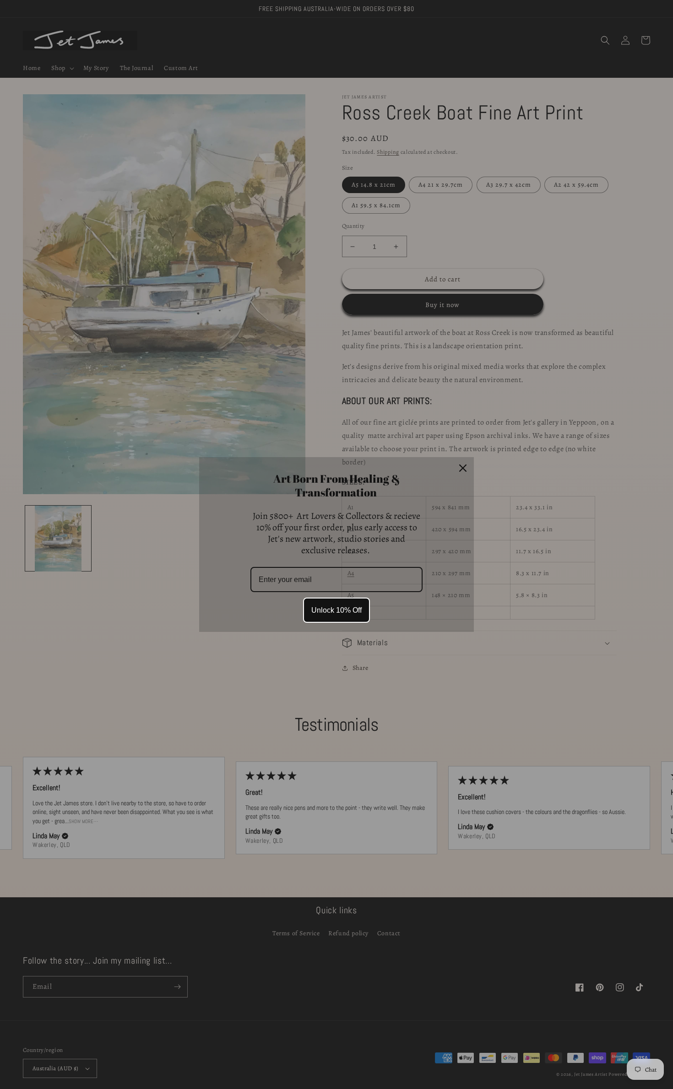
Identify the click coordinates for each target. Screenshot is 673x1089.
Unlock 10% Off (336, 610)
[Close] (463, 468)
